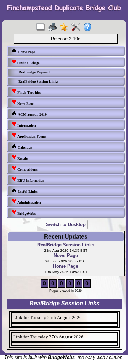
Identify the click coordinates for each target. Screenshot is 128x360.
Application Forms (31, 136)
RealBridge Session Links (38, 81)
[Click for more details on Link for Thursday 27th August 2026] (64, 344)
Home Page (26, 52)
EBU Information (30, 180)
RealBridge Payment (34, 72)
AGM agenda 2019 (32, 114)
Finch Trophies (28, 92)
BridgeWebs (26, 214)
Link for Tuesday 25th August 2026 (47, 317)
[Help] (89, 27)
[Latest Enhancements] (65, 27)
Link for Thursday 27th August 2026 (48, 336)
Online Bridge (27, 63)
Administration (28, 202)
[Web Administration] (77, 27)
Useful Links (27, 191)
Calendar (24, 147)
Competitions (27, 169)
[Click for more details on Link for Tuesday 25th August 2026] (64, 325)
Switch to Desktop (66, 224)
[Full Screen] (42, 27)
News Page (24, 103)
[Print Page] (54, 27)
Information (26, 125)
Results (22, 158)
